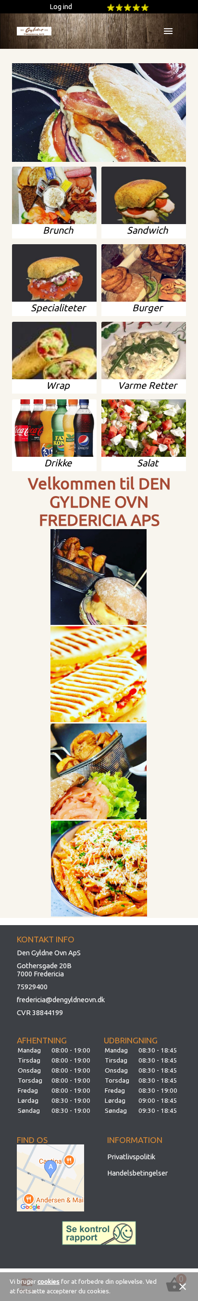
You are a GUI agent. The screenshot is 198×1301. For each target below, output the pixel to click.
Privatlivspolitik (131, 1157)
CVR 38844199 (40, 1012)
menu (168, 31)
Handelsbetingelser (137, 1173)
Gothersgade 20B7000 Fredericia (44, 970)
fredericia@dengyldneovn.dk (61, 1000)
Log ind (61, 6)
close (182, 1286)
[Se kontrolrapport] (99, 1233)
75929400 (32, 987)
